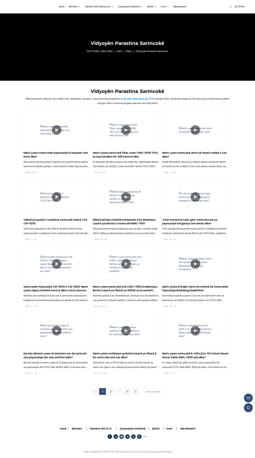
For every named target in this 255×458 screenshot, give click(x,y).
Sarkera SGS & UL (101, 428)
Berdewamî (188, 428)
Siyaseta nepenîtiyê (161, 452)
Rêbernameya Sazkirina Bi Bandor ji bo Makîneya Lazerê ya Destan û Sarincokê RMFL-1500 (124, 221)
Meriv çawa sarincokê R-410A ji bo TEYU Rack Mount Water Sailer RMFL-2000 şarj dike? (195, 355)
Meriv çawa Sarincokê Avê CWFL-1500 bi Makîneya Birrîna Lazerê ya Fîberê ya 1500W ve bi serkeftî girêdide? (125, 288)
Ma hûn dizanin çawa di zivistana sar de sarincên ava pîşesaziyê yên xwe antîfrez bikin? (55, 355)
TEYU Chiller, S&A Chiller (99, 51)
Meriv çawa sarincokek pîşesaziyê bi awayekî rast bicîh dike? (55, 154)
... (119, 389)
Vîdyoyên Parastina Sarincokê (152, 51)
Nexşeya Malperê (140, 452)
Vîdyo (128, 51)
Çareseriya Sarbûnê (133, 428)
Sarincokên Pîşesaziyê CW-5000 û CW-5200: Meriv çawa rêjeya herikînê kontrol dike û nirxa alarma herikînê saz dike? (55, 288)
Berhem (77, 428)
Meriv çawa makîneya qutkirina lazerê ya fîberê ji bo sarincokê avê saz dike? (124, 355)
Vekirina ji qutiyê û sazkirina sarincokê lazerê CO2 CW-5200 (55, 221)
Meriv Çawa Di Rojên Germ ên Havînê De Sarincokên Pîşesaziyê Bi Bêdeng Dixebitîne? (195, 288)
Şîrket (156, 428)
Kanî (119, 51)
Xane (63, 428)
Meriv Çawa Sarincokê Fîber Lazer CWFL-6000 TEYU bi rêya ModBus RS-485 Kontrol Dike (125, 154)
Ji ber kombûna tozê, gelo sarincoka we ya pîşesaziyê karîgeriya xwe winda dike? (189, 221)
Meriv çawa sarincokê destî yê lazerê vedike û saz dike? (194, 154)
